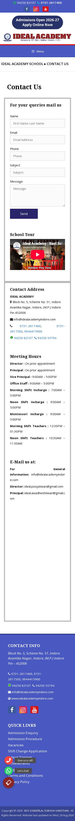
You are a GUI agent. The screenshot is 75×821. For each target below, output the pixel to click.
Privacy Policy (19, 781)
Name (14, 116)
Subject (15, 165)
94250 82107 (26, 3)
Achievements (19, 763)
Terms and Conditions (25, 775)
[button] (8, 782)
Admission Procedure (25, 739)
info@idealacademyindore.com (33, 692)
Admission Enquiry (23, 733)
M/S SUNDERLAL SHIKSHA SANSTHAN (46, 810)
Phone (14, 149)
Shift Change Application (27, 751)
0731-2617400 (30, 326)
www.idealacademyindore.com (32, 698)
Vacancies (16, 745)
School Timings (20, 757)
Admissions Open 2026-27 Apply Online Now (37, 22)
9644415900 (33, 331)
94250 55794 (47, 338)
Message (16, 181)
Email (13, 132)
